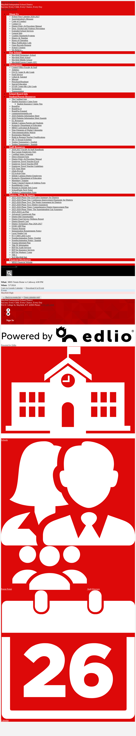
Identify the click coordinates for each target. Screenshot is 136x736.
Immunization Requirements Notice (26, 231)
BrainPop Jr (17, 109)
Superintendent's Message (22, 19)
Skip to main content (9, 2)
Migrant (15, 79)
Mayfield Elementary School (24, 55)
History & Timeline (20, 38)
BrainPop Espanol (19, 111)
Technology (17, 89)
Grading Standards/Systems (23, 36)
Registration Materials (21, 135)
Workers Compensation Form (24, 192)
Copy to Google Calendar (12, 288)
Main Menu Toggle (9, 9)
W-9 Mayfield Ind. (19, 257)
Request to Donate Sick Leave (24, 188)
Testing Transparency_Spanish (24, 144)
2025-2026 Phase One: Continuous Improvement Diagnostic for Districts (42, 200)
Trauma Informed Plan (21, 243)
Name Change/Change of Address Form (28, 183)
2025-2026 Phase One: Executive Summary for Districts (35, 197)
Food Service (17, 74)
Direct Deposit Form (20, 157)
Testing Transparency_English (24, 142)
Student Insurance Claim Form (24, 101)
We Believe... (17, 50)
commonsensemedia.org (22, 113)
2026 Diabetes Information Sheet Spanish (29, 118)
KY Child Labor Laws (21, 236)
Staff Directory (93, 589)
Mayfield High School (21, 57)
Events (4, 290)
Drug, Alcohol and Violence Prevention (28, 28)
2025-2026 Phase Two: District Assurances (30, 205)
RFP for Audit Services (21, 247)
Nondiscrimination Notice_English (26, 238)
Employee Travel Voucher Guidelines (27, 166)
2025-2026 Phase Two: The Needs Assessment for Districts (36, 202)
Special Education (19, 84)
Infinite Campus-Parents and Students (27, 123)
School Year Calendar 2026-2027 (26, 16)
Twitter (8, 314)
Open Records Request (21, 45)
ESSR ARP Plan (19, 226)
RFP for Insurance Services (23, 250)
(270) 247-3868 (47, 305)
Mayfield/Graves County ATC (24, 62)
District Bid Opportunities (22, 216)
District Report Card (20, 221)
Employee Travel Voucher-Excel (25, 161)
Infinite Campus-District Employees (27, 176)
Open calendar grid (32, 297)
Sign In (10, 320)
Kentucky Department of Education (27, 125)
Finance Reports (18, 228)
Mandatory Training (20, 180)
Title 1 (14, 255)
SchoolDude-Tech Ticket (22, 190)
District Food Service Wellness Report (28, 219)
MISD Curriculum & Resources (25, 128)
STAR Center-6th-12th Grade (24, 86)
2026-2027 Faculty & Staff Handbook (28, 149)
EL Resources (17, 120)
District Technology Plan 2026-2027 (27, 224)
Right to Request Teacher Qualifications (28, 137)
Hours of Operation (20, 40)
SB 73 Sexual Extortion (22, 139)
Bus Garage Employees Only (24, 152)
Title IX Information (20, 245)
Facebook (8, 310)
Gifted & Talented (19, 77)
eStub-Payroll (17, 171)
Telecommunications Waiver (23, 132)
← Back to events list (12, 297)
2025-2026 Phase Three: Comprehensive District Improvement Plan (40, 207)
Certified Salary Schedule (22, 154)
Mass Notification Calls (21, 43)
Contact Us (16, 24)
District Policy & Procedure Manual (27, 26)
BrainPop (16, 106)
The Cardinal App (19, 99)
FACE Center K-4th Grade (23, 72)
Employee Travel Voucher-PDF (25, 164)
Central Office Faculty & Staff (24, 67)
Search (9, 273)
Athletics (15, 70)
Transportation (18, 91)
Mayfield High (7, 293)
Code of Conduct (19, 21)
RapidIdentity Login (20, 185)
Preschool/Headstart (20, 82)
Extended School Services (23, 31)
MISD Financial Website (22, 262)
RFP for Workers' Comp (22, 252)
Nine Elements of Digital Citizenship (27, 130)
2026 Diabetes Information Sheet (25, 116)
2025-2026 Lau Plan (20, 212)
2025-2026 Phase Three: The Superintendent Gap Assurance (37, 209)
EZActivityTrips (18, 173)
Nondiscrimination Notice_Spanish (26, 240)
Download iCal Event (35, 288)
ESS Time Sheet (18, 168)
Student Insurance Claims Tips (29, 104)
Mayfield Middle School (22, 60)
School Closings (18, 47)
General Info (17, 33)
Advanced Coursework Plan (23, 214)
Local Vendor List (19, 233)
